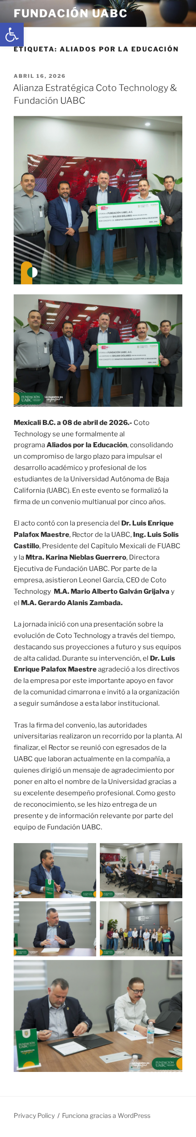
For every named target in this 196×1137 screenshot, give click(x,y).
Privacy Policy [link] (34, 1115)
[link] (12, 34)
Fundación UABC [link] (71, 13)
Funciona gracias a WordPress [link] (106, 1115)
